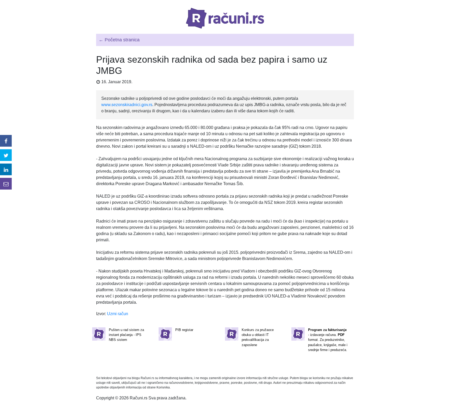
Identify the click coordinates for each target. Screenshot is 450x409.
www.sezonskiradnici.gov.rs (126, 104)
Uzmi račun (117, 313)
